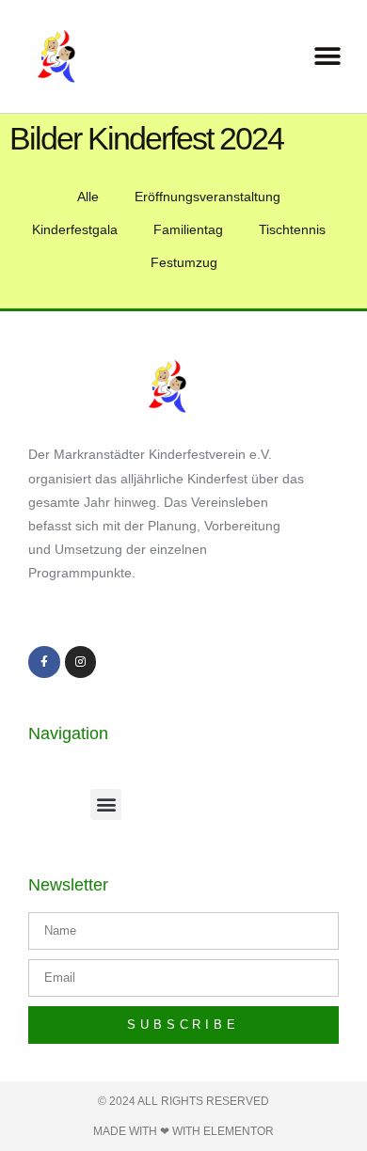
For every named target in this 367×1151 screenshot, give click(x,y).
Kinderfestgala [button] (75, 229)
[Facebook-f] (44, 662)
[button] (327, 57)
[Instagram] (81, 662)
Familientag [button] (188, 229)
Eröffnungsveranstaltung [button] (207, 196)
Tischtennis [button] (292, 229)
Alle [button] (88, 196)
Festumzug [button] (184, 262)
